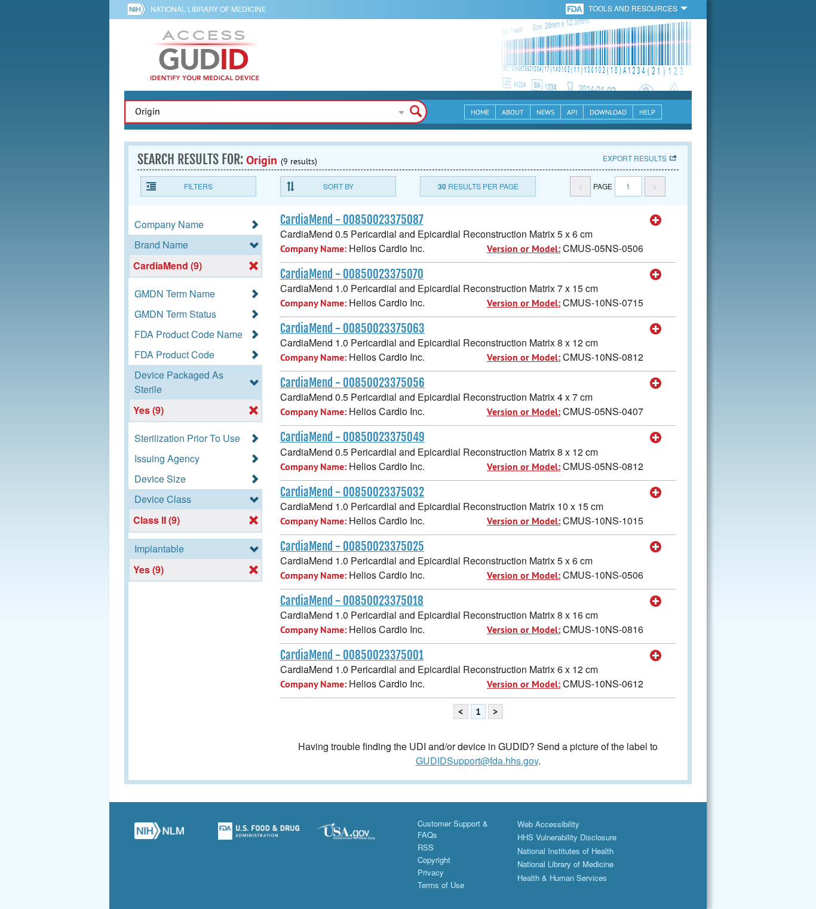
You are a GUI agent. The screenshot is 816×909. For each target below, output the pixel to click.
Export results (635, 158)
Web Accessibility (548, 824)
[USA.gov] (358, 835)
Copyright (434, 859)
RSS (426, 847)
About (513, 112)
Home (480, 112)
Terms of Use (441, 884)
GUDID (205, 55)
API (572, 112)
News (545, 112)
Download (608, 112)
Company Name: (313, 248)
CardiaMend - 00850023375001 (352, 655)
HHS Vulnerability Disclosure (566, 837)
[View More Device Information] (656, 220)
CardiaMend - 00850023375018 (352, 601)
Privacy (431, 872)
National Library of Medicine (208, 9)
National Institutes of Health (565, 850)
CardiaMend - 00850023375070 (352, 274)
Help (647, 112)
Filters (198, 186)
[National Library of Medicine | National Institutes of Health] (159, 835)
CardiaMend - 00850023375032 (352, 492)
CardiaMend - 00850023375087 (352, 220)
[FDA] (575, 8)
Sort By (338, 186)
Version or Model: (523, 248)
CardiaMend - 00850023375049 (352, 437)
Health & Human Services (562, 877)
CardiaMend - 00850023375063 (352, 328)
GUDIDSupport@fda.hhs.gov (477, 760)
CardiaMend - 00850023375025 (352, 546)
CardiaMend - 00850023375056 (352, 383)
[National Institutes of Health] (139, 9)
